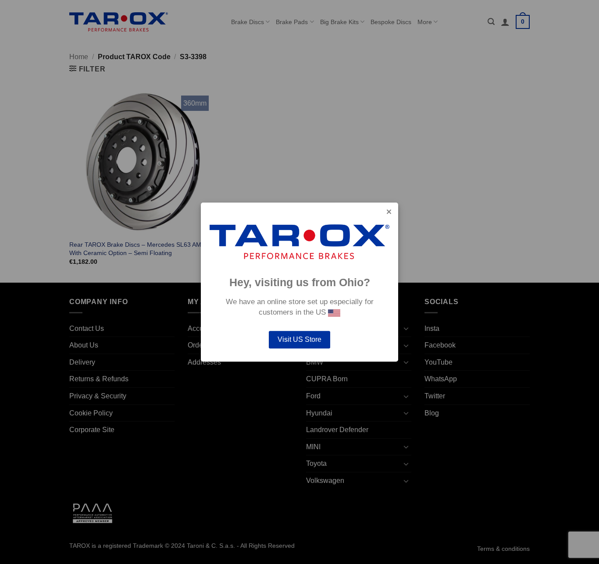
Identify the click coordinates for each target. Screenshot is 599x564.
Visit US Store (299, 339)
